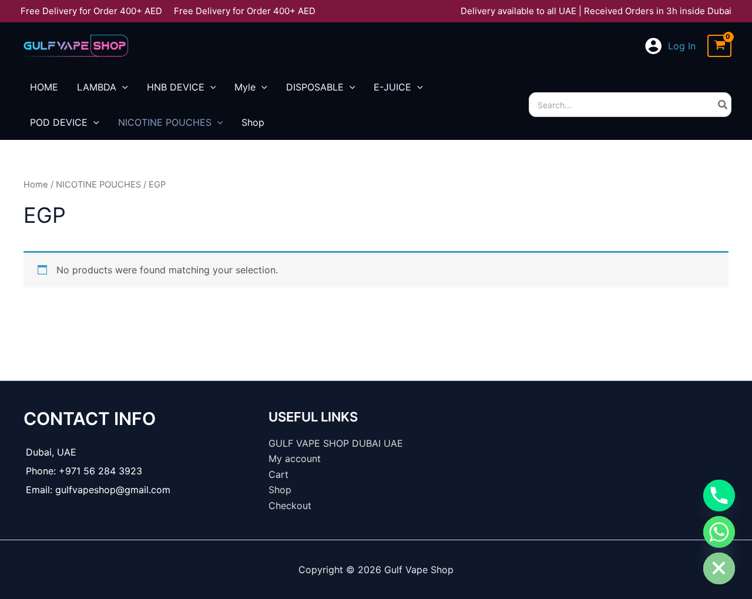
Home (36, 184)
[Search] (723, 104)
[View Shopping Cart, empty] (719, 46)
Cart (278, 474)
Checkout (289, 505)
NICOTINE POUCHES (98, 184)
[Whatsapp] (719, 532)
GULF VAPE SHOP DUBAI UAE (335, 443)
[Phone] (719, 495)
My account (294, 458)
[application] (122, 87)
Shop (279, 490)
